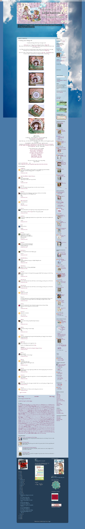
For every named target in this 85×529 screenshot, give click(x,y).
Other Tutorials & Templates (52, 25)
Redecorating (42, 423)
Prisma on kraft (45, 422)
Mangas (25, 418)
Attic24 (57, 393)
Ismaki (31, 414)
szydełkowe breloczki (63, 295)
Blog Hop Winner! (63, 345)
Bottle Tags (42, 406)
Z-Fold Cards (45, 164)
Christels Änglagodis (60, 221)
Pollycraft (51, 421)
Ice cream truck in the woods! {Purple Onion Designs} (61, 137)
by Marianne (59, 368)
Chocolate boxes (45, 407)
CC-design (37, 407)
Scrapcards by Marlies (61, 300)
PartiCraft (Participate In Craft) (61, 266)
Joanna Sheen (39, 414)
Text (39, 429)
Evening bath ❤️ (60, 385)
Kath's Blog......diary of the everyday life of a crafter (61, 274)
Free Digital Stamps (59, 410)
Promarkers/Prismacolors (22, 423)
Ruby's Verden (59, 403)
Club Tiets (25, 408)
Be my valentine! (63, 149)
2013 (20, 475)
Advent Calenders (36, 404)
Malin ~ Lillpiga (59, 235)
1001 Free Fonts (59, 409)
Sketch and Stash (52, 425)
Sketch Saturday (20, 426)
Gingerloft (21, 412)
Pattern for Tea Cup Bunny (61, 400)
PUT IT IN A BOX (60, 377)
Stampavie (32, 427)
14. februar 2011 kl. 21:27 (24, 331)
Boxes (46, 406)
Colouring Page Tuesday (60, 413)
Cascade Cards (33, 407)
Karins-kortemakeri (60, 129)
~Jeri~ (21, 208)
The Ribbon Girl (47, 145)
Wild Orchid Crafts (27, 144)
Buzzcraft (19, 407)
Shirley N (22, 291)
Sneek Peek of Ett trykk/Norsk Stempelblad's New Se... (26, 505)
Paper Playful (58, 98)
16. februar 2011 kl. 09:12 (24, 378)
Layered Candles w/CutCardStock (63, 254)
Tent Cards (36, 429)
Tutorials (45, 431)
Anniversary (52, 404)
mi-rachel (59, 372)
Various (19, 432)
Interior (21, 414)
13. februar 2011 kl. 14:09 (24, 255)
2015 (20, 472)
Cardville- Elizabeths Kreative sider (62, 148)
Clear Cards (22, 408)
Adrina (22, 359)
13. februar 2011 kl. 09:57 (24, 182)
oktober (21, 482)
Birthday (24, 406)
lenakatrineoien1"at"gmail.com (61, 60)
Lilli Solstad (24, 417)
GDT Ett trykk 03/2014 (25, 442)
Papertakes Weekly (48, 420)
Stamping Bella (42, 427)
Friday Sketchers (38, 411)
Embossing (40, 410)
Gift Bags (47, 411)
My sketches (38, 419)
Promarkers (52, 422)
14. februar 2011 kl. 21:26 (24, 324)
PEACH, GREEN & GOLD (35, 46)
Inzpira (25, 414)
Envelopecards (44, 410)
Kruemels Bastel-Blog (61, 259)
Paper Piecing (34, 420)
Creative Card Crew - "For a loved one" (36, 151)
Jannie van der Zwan (61, 287)
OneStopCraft (23, 420)
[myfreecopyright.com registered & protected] (62, 81)
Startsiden (36, 396)
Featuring (21, 411)
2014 (20, 474)
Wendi (21, 303)
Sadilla (21, 319)
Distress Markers (20, 410)
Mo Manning (49, 418)
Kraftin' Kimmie (34, 416)
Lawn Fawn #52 (63, 222)
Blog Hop (30, 406)
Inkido (52, 413)
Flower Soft (25, 411)
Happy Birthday (63, 183)
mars (21, 492)
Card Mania (27, 407)
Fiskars (23, 411)
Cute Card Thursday (25, 409)
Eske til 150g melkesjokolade (63, 131)
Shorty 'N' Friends (39, 425)
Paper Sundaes (38, 420)
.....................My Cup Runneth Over (61, 252)
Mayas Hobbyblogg (60, 155)
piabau (58, 195)
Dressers (25, 410)
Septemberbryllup (60, 372)
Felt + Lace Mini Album (63, 308)
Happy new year (63, 155)
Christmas (52, 407)
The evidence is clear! (63, 261)
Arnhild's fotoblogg (60, 358)
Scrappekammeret (49, 424)
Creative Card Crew (29, 348)
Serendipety (22, 425)
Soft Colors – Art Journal (61, 206)
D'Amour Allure (30, 409)
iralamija (59, 307)
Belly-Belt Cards (52, 405)
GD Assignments (31, 25)
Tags (19, 429)
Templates (33, 429)
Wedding (41, 432)
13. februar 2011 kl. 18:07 (24, 262)
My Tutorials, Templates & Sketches (40, 25)
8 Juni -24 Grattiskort (61, 202)
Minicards (46, 418)
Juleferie (59, 369)
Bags (35, 405)
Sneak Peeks (36, 426)
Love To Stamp (35, 417)
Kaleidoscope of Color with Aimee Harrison (63, 322)
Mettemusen (58, 420)
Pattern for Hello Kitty (60, 399)
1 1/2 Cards (19, 404)
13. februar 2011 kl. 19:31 (24, 282)
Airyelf (44, 521)
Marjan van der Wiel (23, 200)
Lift (51, 416)
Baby (29, 405)
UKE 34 (62, 123)
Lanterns (47, 416)
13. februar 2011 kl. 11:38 (24, 247)
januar (21, 514)
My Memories (28, 419)
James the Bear (34, 414)
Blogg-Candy (34, 406)
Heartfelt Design (32, 413)
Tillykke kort (63, 196)
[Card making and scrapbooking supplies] (58, 477)
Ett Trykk (47, 410)
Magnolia (42, 417)
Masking (30, 418)
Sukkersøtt (34, 429)
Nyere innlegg (21, 396)
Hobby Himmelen (37, 413)
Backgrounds (32, 405)
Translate (63, 41)
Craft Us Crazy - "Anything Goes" (36, 154)
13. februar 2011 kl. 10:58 (24, 213)
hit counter (58, 46)
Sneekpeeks (40, 426)
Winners (38, 433)
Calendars (24, 407)
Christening (49, 407)
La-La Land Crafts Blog (61, 326)
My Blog (35, 345)
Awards (33, 27)
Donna (22, 368)
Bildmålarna (20, 406)
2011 (20, 478)
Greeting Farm (39, 412)
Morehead (19, 419)
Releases (52, 423)
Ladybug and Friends (42, 416)
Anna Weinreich (60, 375)
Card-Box (30, 407)
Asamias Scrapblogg (60, 202)
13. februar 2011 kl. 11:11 (24, 221)
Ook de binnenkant (62, 302)
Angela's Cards (47, 404)
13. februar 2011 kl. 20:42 (24, 293)
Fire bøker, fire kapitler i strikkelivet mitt (61, 366)
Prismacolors (49, 422)
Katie (21, 352)
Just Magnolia (47, 414)
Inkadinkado (49, 413)
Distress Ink (52, 409)
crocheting (53, 408)
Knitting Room (59, 398)
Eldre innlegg (51, 396)
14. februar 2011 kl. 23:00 (24, 349)
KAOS (49, 414)
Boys (48, 406)
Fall (49, 410)
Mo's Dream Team (60, 338)
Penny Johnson (27, 421)
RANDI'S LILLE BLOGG (61, 141)
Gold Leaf (29, 412)
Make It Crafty (22, 418)
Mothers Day (22, 419)
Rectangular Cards (38, 423)
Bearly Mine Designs (35, 348)
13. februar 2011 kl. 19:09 (24, 276)
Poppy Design (24, 422)
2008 (20, 518)
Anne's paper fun (60, 182)
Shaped (35, 425)
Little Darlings (28, 417)
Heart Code (59, 314)
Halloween (53, 412)
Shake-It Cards (32, 425)
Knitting (19, 416)
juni (21, 488)
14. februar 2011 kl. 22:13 (24, 338)
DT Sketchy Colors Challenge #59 (25, 498)
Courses (35, 408)
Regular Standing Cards (47, 423)
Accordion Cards (31, 404)
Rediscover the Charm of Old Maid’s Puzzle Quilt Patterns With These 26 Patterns (62, 335)
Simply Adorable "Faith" (40, 138)
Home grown (40, 413)
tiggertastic (22, 341)
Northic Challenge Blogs (21, 27)
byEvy (22, 407)
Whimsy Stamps (20, 433)
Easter (33, 410)
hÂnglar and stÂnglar (21, 413)
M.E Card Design (60, 208)
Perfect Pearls (31, 421)
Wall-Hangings (37, 432)
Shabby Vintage (27, 425)
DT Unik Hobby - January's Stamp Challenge (26, 510)
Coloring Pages (59, 418)
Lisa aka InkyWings (60, 205)
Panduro (31, 420)
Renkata (22, 242)
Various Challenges (23, 432)
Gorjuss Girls (32, 412)
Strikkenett (58, 405)
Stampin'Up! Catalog (59, 419)
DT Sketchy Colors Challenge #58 (25, 503)
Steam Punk (52, 427)
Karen (51, 414)
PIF (38, 421)
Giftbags (50, 411)
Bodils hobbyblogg (60, 123)
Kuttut (36, 145)
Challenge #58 (47, 45)
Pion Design (41, 421)
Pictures (36, 421)
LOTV (32, 417)
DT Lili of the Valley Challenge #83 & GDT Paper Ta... (26, 512)
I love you (62, 209)
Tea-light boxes (26, 429)
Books (40, 406)
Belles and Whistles (47, 405)
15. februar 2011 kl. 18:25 (24, 365)
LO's (30, 417)
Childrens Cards (41, 407)
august (21, 485)
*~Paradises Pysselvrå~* (61, 192)
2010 (20, 515)
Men (44, 418)
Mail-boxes (51, 417)
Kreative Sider (59, 416)
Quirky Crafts (28, 423)
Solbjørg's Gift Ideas (59, 404)
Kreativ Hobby (38, 416)
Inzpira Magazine (28, 414)
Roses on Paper (23, 424)
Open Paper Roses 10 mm (42, 144)
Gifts (52, 411)
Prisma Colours (27, 164)
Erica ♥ (22, 185)
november (21, 481)
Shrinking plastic (43, 425)
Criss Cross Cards (49, 408)
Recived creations (33, 423)
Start (19, 25)
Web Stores (59, 25)
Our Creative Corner (27, 420)
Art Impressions (20, 405)
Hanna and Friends (27, 413)
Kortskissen (30, 416)
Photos (34, 421)
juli (20, 486)
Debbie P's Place (60, 280)
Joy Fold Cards (43, 414)
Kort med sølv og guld (63, 243)
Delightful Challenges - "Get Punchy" (36, 156)
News (41, 419)
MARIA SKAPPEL (60, 384)
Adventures (39, 404)
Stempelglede (20, 429)
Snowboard (63, 229)
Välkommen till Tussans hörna (62, 228)
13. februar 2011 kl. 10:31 (24, 197)
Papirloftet (19, 421)
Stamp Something (20, 427)
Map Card (28, 418)
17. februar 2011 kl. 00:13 (24, 384)
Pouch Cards (30, 422)
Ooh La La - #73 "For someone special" (36, 149)
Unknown (22, 311)
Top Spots (28, 27)
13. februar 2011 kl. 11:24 (24, 229)
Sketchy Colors (26, 45)
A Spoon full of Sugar (26, 404)
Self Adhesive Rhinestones (30, 145)
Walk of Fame (34, 432)
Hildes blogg (59, 168)
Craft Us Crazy (30, 211)
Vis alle (66, 188)
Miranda (22, 191)
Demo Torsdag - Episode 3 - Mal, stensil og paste (63, 163)
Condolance (28, 408)
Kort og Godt (26, 416)
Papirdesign (52, 420)
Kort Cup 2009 (22, 416)
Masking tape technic (34, 418)
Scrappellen (22, 168)
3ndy (22, 404)
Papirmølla (59, 136)
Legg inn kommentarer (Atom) (26, 398)
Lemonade (49, 416)
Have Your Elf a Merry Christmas (63, 268)
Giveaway (25, 412)
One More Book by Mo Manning (63, 282)
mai (21, 489)
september (22, 484)
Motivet (25, 419)
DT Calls (27, 410)
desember (22, 479)
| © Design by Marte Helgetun (62, 364)
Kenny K (41, 348)
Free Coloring (58, 411)
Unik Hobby (48, 431)
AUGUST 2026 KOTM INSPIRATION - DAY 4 (63, 329)
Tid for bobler (63, 176)
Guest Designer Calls (49, 412)
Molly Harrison (52, 418)
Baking (37, 405)
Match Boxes (38, 418)
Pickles (57, 402)
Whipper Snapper (25, 433)
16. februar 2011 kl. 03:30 (24, 371)
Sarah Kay (26, 424)
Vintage (32, 432)
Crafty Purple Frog (23, 348)
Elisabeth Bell (36, 410)
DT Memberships (24, 25)
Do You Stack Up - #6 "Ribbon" (36, 155)
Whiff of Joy (52, 432)
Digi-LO (43, 409)
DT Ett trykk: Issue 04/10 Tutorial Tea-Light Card (29, 447)
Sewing (24, 425)
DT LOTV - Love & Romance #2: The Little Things (29, 437)
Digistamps (45, 409)
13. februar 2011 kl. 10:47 (24, 205)
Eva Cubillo (59, 387)
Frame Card (34, 411)
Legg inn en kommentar (23, 392)
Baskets (41, 405)
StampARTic (29, 427)
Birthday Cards (27, 406)
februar (21, 493)
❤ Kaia (22, 232)
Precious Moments (34, 422)
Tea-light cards (30, 429)
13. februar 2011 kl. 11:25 (24, 239)
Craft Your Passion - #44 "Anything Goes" (36, 150)
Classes (19, 408)
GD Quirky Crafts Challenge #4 (24, 502)
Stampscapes (49, 427)
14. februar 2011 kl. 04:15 (24, 300)
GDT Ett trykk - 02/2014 (25, 452)
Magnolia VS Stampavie (46, 417)
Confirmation (32, 408)
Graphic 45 (36, 412)
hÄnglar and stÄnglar (45, 413)
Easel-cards (30, 410)
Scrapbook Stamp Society (40, 424)
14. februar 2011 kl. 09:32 (24, 308)
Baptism (39, 405)
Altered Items (43, 404)
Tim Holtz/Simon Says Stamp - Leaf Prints (63, 276)
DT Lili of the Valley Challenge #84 (25, 507)
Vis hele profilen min (63, 57)
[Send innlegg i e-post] (30, 163)
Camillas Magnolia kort (61, 215)
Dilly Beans (49, 409)
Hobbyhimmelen (32, 146)
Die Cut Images (34, 409)
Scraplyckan (45, 424)
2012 (20, 477)
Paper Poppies (22, 145)
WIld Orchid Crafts (40, 164)
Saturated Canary (31, 424)
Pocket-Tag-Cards (46, 421)
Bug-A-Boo (50, 406)
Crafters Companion (39, 408)
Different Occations (39, 409)
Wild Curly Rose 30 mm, (34, 144)
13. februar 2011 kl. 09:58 (24, 188)
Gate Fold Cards (43, 411)
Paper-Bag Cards (42, 420)
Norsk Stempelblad (47, 419)
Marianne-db (22, 265)
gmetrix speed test (60, 378)
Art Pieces (24, 405)
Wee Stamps (44, 432)
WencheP (22, 216)
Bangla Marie (58, 394)
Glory (27, 412)
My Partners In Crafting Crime (33, 419)
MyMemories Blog (60, 320)
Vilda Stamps (28, 432)
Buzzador (53, 406)
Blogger (49, 521)
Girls (23, 412)
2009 (20, 517)
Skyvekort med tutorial (63, 142)
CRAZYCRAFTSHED (23, 258)
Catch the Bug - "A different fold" (36, 157)
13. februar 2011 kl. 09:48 (24, 173)
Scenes (35, 424)
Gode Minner (47, 49)
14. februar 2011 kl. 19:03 (24, 316)
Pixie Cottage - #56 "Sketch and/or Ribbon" (36, 152)
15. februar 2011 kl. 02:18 (24, 356)
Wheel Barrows (48, 432)
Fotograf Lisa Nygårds (61, 360)
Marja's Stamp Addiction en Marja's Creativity (27, 176)
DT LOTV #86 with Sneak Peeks (24, 497)
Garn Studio (58, 397)
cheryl (21, 335)
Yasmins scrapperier (60, 161)
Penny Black (23, 421)
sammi (22, 387)
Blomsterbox (59, 241)
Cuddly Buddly (20, 409)
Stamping (59, 333)
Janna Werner (23, 279)
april (21, 491)
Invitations (23, 414)
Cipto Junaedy (60, 388)
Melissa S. (22, 381)
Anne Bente (22, 250)
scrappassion (59, 294)
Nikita (43, 419)
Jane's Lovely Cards (60, 313)
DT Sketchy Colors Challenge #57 (25, 508)
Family (51, 410)
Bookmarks (37, 406)
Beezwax (43, 405)
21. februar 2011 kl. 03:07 (24, 390)
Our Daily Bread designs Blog (62, 345)
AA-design (44, 433)
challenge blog (47, 50)
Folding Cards (23, 164)
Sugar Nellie (43, 52)
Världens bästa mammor (63, 236)
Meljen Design (41, 418)
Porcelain (27, 422)
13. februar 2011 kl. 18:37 (24, 268)
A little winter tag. (63, 216)
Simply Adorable (48, 52)
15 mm (48, 144)
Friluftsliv (62, 169)
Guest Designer (43, 412)
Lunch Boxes (38, 417)
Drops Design (58, 395)
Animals (50, 404)
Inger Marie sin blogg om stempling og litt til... (61, 175)
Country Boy (63, 339)
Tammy (22, 271)
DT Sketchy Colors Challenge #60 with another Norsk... (26, 496)
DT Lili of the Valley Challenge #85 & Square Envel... (26, 500)
